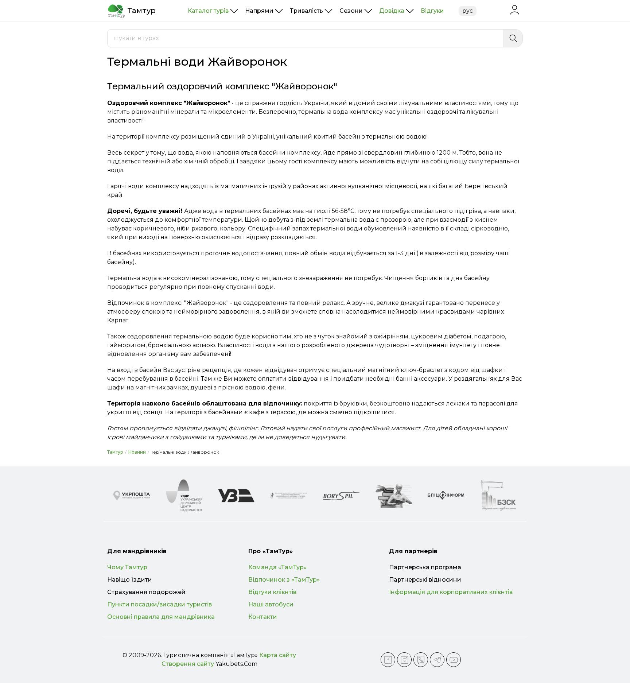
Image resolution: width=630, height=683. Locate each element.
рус (467, 10)
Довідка (391, 10)
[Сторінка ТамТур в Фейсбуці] (388, 659)
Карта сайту (277, 655)
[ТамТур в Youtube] (453, 659)
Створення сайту (188, 663)
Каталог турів (208, 10)
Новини (137, 452)
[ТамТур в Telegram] (437, 659)
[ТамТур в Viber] (420, 659)
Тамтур (115, 452)
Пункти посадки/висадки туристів (159, 604)
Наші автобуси (270, 604)
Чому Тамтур (127, 567)
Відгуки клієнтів (272, 592)
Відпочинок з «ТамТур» (284, 579)
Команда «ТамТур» (277, 567)
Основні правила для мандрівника (161, 616)
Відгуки (432, 10)
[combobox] (305, 38)
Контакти (262, 616)
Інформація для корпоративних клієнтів (451, 592)
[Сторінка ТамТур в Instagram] (404, 659)
